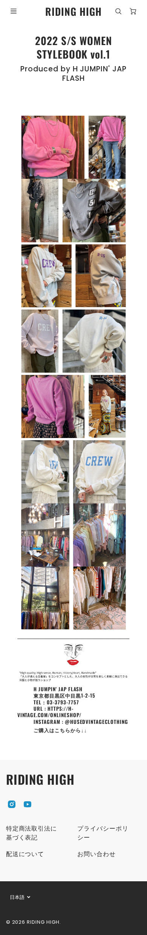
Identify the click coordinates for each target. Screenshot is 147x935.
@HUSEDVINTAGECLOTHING (96, 721)
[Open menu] (13, 11)
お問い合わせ (96, 854)
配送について (25, 854)
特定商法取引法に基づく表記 (31, 833)
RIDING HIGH (40, 779)
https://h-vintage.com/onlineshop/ (49, 712)
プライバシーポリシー (103, 833)
